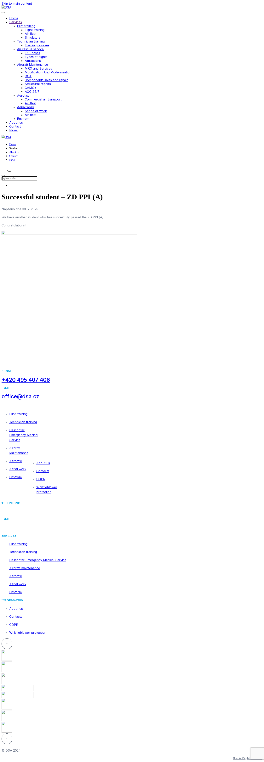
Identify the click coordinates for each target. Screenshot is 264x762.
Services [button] (13, 148)
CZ (9, 170)
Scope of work (36, 111)
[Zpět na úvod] (6, 7)
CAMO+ (31, 88)
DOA (28, 76)
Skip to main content (17, 3)
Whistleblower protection (27, 632)
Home (13, 18)
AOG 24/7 (32, 92)
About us (16, 122)
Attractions (33, 61)
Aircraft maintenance (24, 568)
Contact (15, 126)
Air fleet (30, 34)
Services (15, 22)
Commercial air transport (43, 99)
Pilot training (26, 26)
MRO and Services (38, 68)
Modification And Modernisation (48, 72)
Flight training (34, 30)
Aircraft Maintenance (32, 64)
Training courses (37, 45)
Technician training (31, 41)
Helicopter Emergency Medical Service (23, 435)
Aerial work (25, 107)
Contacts (42, 471)
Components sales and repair (46, 80)
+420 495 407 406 (26, 380)
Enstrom (23, 119)
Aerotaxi (23, 95)
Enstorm (15, 592)
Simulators (32, 37)
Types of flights (36, 57)
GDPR (40, 479)
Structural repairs (38, 84)
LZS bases (32, 53)
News (13, 130)
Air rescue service (30, 49)
